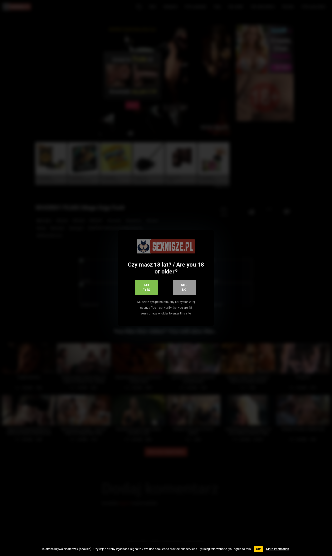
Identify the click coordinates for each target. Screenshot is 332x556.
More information (277, 549)
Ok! (258, 549)
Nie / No (184, 287)
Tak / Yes (146, 287)
